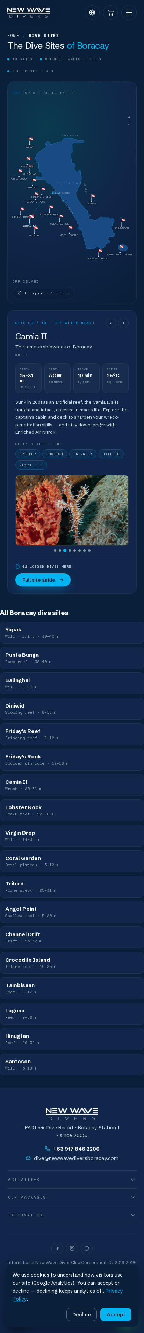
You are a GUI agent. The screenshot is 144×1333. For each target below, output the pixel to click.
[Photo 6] (79, 550)
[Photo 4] (70, 550)
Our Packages (27, 1197)
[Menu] (129, 12)
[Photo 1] (55, 550)
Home (13, 35)
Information (25, 1215)
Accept (116, 1314)
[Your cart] (110, 12)
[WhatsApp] (87, 1248)
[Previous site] (111, 323)
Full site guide (38, 580)
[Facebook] (57, 1248)
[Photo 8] (89, 550)
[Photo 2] (60, 550)
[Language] (92, 12)
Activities (24, 1179)
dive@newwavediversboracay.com (76, 1158)
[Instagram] (72, 1248)
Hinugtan (47, 293)
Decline (81, 1314)
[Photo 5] (74, 550)
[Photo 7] (84, 550)
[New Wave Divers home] (28, 12)
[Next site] (123, 323)
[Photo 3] (64, 550)
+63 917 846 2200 (76, 1149)
